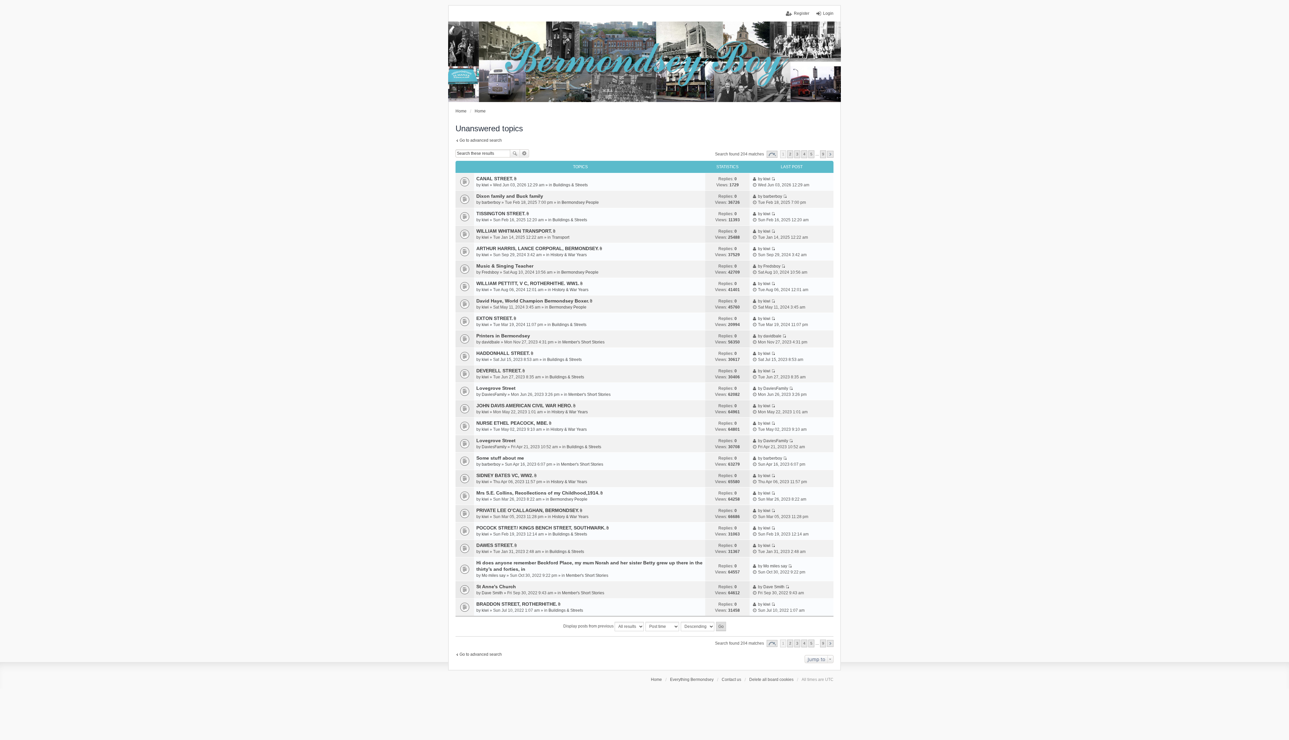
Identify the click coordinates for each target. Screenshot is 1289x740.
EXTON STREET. (494, 318)
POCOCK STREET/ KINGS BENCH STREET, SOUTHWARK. (541, 527)
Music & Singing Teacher (504, 266)
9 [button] (823, 154)
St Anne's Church (496, 586)
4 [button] (804, 154)
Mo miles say (494, 575)
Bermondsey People (580, 202)
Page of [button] (772, 154)
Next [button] (830, 154)
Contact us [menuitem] (731, 679)
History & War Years (569, 254)
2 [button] (790, 154)
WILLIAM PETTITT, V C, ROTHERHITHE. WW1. (527, 283)
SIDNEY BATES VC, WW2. (504, 475)
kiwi (485, 185)
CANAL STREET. (494, 178)
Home (656, 679)
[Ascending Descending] (698, 626)
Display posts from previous (589, 626)
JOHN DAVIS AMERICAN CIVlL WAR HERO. (524, 405)
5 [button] (811, 154)
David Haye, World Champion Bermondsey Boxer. (532, 301)
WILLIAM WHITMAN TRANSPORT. (514, 231)
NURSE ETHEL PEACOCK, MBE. (512, 423)
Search (515, 153)
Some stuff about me (500, 458)
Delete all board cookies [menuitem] (771, 679)
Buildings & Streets (570, 185)
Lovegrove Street (496, 388)
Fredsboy (490, 272)
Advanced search (524, 153)
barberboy (491, 202)
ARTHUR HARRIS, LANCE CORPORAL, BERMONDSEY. (537, 248)
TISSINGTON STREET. (501, 213)
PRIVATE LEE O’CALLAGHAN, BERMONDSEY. (527, 510)
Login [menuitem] (828, 13)
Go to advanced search (481, 140)
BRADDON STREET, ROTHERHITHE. (516, 604)
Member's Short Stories (583, 342)
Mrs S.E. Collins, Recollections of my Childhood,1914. (538, 493)
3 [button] (797, 154)
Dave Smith (492, 593)
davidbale (491, 342)
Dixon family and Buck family (509, 196)
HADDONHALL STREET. (503, 353)
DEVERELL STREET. (499, 370)
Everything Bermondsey (692, 679)
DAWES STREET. (495, 545)
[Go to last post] (773, 179)
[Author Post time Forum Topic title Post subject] (663, 626)
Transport (560, 237)
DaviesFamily (494, 394)
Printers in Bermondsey (503, 335)
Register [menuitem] (801, 13)
